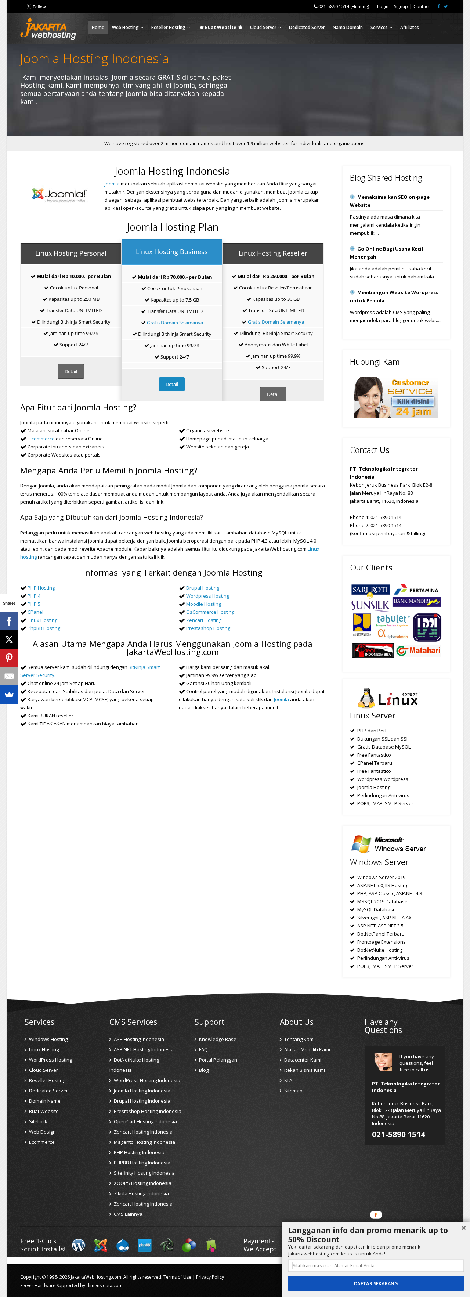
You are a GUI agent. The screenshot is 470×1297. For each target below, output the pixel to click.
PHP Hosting (41, 587)
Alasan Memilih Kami (306, 1049)
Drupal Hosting (202, 587)
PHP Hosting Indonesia (138, 1152)
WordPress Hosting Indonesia (146, 1080)
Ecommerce (41, 1142)
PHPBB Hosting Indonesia (141, 1162)
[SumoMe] (9, 694)
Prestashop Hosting (208, 628)
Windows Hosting (48, 1039)
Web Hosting (125, 27)
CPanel (35, 612)
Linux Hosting (42, 620)
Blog (203, 1070)
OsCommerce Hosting (210, 612)
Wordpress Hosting (207, 595)
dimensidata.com (104, 1285)
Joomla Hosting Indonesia (141, 1090)
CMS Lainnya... (129, 1214)
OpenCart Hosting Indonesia (145, 1121)
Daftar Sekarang (376, 1283)
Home (98, 27)
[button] (376, 1235)
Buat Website (43, 1111)
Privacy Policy (210, 1277)
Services (379, 27)
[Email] (9, 676)
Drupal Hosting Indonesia (141, 1101)
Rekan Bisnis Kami (304, 1070)
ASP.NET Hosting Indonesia (143, 1049)
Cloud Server (263, 27)
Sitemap (293, 1090)
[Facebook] (9, 621)
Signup (401, 6)
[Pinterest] (9, 658)
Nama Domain (348, 27)
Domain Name (44, 1101)
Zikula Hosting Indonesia (141, 1193)
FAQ (203, 1049)
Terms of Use (177, 1277)
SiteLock (37, 1121)
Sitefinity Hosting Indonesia (144, 1173)
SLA (287, 1080)
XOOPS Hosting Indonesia (142, 1183)
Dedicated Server (307, 27)
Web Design (42, 1131)
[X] (9, 639)
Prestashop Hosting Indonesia (147, 1111)
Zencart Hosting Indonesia (143, 1131)
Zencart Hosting (203, 620)
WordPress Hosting (50, 1059)
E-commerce (41, 438)
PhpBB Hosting (44, 628)
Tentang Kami (299, 1039)
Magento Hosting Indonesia (144, 1142)
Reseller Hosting (168, 27)
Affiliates (409, 27)
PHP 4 (34, 595)
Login (382, 6)
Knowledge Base (217, 1039)
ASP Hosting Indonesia (138, 1039)
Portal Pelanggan (217, 1059)
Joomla (112, 183)
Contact (421, 6)
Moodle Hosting (203, 604)
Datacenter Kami (302, 1059)
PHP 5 (34, 604)
